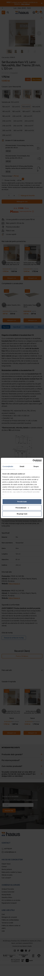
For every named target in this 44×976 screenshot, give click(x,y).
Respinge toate (22, 514)
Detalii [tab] (22, 466)
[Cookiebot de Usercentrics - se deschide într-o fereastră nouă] (33, 460)
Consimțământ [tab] (8, 466)
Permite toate (22, 501)
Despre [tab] (36, 466)
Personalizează (21, 508)
